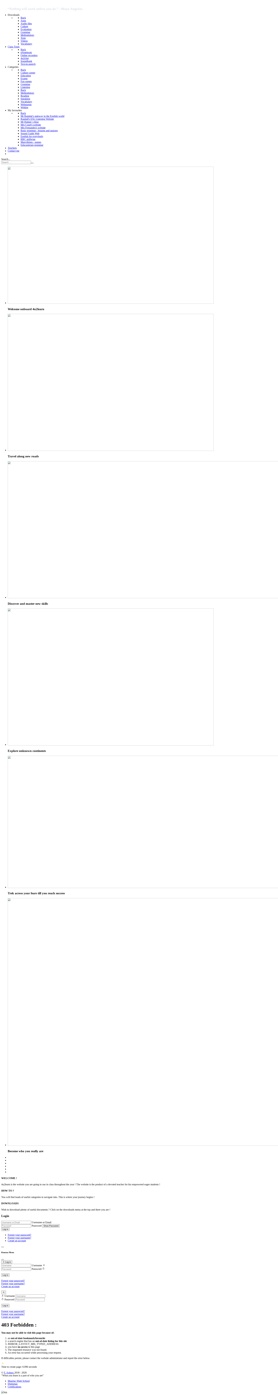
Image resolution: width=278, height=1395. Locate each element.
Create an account (17, 1240)
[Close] (2, 1259)
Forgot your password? (19, 1235)
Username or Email (41, 1222)
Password (37, 1225)
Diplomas (13, 1383)
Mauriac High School (19, 1381)
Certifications (14, 1386)
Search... (5, 159)
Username (37, 1265)
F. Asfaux (9, 1372)
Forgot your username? (19, 1237)
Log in (5, 1229)
